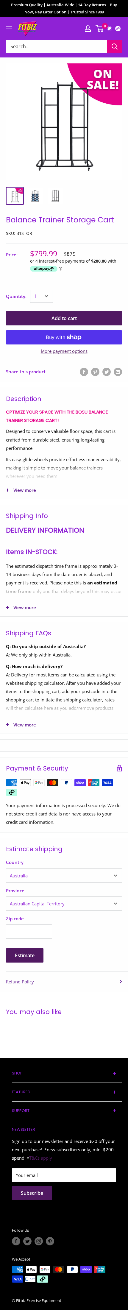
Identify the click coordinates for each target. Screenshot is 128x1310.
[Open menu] (9, 28)
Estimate (25, 955)
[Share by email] (118, 371)
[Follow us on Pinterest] (50, 1241)
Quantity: (16, 296)
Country (15, 862)
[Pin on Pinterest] (95, 371)
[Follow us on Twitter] (27, 1241)
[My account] (88, 28)
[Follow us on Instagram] (39, 1241)
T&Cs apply (40, 1158)
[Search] (114, 46)
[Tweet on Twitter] (106, 371)
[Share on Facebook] (84, 371)
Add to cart (64, 318)
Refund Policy (20, 982)
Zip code (15, 918)
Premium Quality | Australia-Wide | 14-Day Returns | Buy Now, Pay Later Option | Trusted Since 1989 (64, 8)
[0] (100, 28)
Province (15, 890)
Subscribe (32, 1193)
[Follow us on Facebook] (16, 1241)
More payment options (64, 351)
